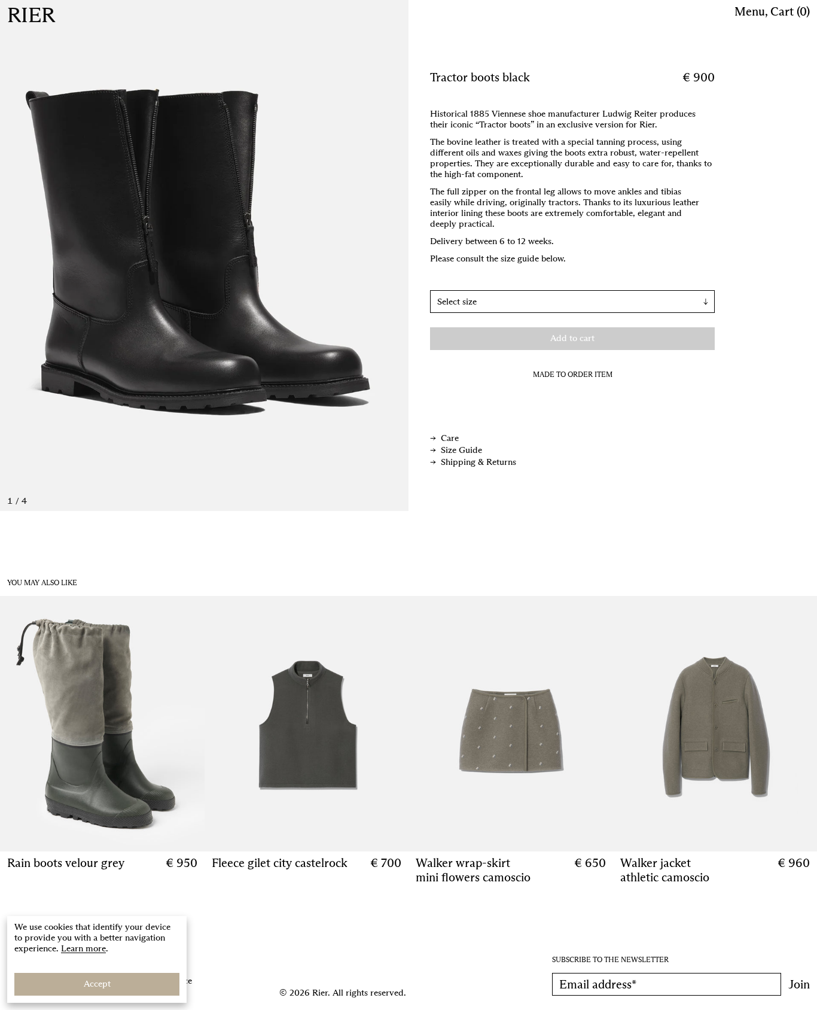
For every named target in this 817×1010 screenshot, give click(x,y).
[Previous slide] (102, 255)
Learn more (83, 948)
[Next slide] (307, 255)
